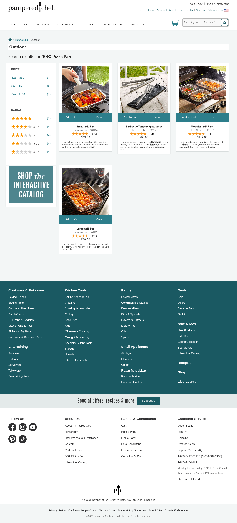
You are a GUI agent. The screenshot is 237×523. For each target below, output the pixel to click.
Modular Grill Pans (202, 126)
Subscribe (148, 400)
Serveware (14, 364)
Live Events (137, 25)
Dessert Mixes (130, 308)
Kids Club (183, 336)
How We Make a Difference (81, 437)
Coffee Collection (188, 341)
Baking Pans (16, 302)
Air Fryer (126, 353)
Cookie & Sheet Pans (21, 308)
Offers (181, 302)
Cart (123, 425)
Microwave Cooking (77, 331)
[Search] (224, 22)
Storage (69, 348)
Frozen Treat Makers (134, 370)
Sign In (142, 10)
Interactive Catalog (189, 353)
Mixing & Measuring (77, 337)
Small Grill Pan (85, 126)
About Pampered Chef (78, 425)
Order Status (185, 425)
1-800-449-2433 (187, 462)
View (99, 117)
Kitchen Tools (76, 290)
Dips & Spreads (130, 314)
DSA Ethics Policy (76, 456)
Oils (123, 331)
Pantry (126, 290)
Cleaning (70, 302)
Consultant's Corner (133, 456)
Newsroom (71, 431)
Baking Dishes (17, 296)
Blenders (126, 359)
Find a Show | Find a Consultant (208, 4)
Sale (180, 296)
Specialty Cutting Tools (78, 342)
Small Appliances (135, 347)
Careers (70, 444)
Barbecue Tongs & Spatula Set (144, 126)
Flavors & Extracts (132, 319)
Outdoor (13, 359)
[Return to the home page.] (10, 40)
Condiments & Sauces (134, 302)
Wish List (201, 10)
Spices (125, 337)
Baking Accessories (77, 296)
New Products (186, 330)
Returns (182, 431)
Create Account (157, 10)
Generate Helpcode (189, 479)
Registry (188, 10)
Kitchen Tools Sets (76, 360)
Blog (181, 372)
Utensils (70, 354)
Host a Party (128, 431)
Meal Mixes (128, 325)
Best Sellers (185, 347)
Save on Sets (186, 308)
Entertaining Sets (18, 376)
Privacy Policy (57, 510)
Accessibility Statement (132, 510)
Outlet (181, 314)
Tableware (14, 370)
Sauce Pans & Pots (20, 325)
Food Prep (71, 319)
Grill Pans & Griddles (21, 319)
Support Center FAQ (190, 450)
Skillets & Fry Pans (19, 331)
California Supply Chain (82, 510)
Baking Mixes (129, 296)
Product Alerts (186, 444)
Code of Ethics (74, 450)
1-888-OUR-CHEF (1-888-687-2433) (200, 456)
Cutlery (69, 314)
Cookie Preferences (177, 510)
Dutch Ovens (16, 314)
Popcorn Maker (130, 376)
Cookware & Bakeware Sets (25, 337)
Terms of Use (107, 510)
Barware (13, 353)
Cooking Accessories (78, 308)
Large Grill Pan (86, 228)
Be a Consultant (114, 25)
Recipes (184, 363)
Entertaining (21, 40)
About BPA (155, 510)
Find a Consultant (131, 450)
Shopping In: (215, 10)
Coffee (125, 364)
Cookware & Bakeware (26, 290)
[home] (118, 490)
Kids (67, 325)
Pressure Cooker (131, 382)
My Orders (175, 10)
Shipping (183, 437)
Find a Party (128, 437)
